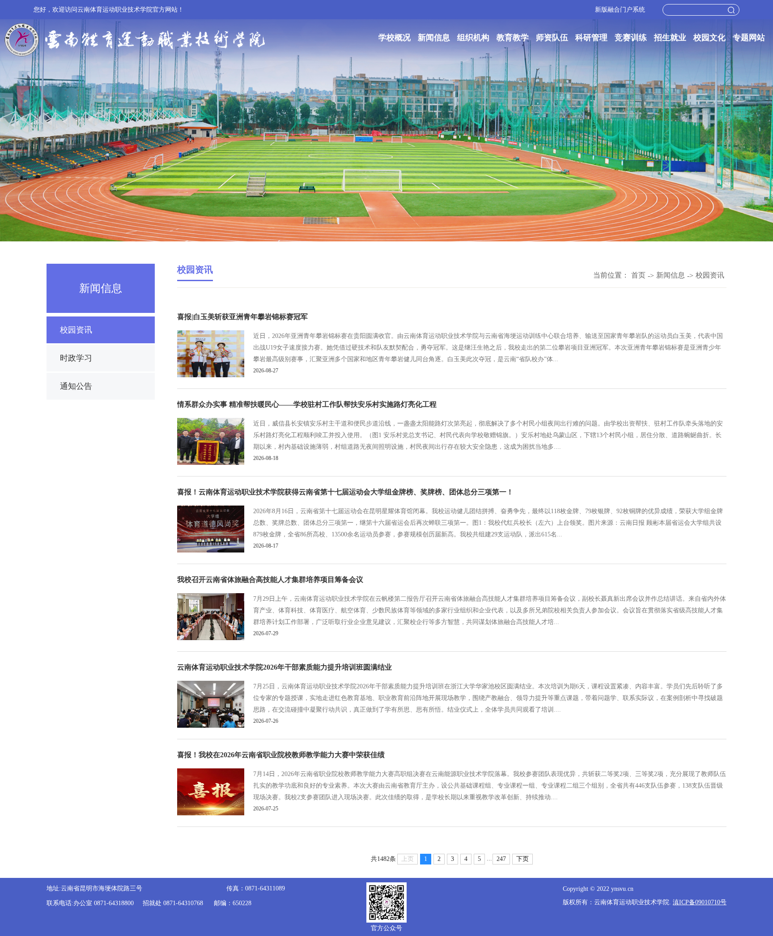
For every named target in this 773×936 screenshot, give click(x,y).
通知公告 (76, 386)
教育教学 (513, 37)
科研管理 (591, 37)
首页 (638, 275)
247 (501, 859)
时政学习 (76, 358)
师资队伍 (552, 37)
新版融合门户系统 (620, 9)
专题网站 (749, 37)
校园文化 (709, 37)
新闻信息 (434, 37)
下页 (522, 859)
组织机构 (473, 37)
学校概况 (394, 37)
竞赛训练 (631, 37)
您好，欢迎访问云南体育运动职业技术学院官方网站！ (109, 9)
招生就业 (670, 37)
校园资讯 (76, 329)
